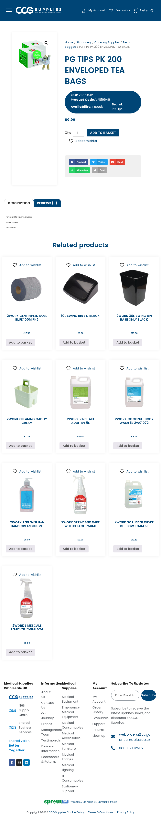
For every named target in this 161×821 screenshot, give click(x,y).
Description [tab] (19, 203)
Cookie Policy (75, 812)
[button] (46, 43)
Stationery (83, 42)
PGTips (117, 109)
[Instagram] (19, 762)
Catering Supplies (107, 42)
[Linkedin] (26, 762)
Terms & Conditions (100, 812)
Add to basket (103, 133)
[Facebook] (12, 762)
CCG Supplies (57, 812)
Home (69, 42)
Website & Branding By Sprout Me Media (93, 802)
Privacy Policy (125, 812)
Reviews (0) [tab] (47, 203)
